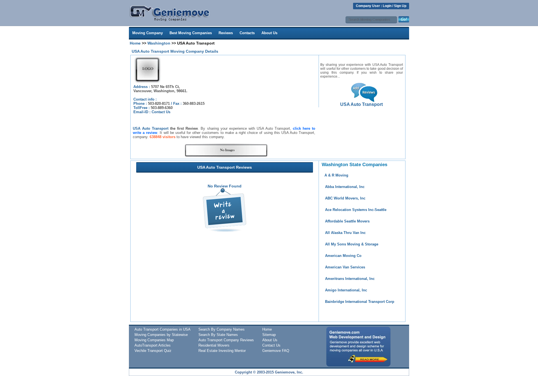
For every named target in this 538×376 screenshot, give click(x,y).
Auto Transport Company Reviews (226, 340)
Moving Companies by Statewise (161, 335)
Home (135, 43)
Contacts (247, 33)
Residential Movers (213, 345)
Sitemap (269, 335)
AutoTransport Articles (152, 345)
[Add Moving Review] (224, 230)
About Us (269, 33)
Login (387, 6)
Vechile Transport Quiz (152, 351)
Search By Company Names (221, 329)
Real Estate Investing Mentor (222, 351)
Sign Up (400, 6)
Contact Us (161, 112)
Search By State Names (218, 335)
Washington (158, 43)
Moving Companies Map (154, 340)
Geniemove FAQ (275, 351)
